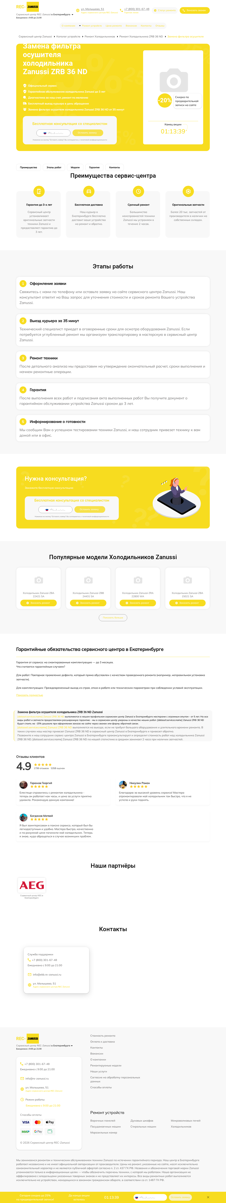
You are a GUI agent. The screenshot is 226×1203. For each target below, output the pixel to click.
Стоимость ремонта (102, 1035)
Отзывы (160, 25)
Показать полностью (29, 695)
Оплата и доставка (102, 1041)
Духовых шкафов (142, 1120)
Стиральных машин (143, 1126)
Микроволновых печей (186, 1120)
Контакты (146, 25)
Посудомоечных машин (105, 1126)
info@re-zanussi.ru (37, 1078)
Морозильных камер (103, 1132)
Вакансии (131, 25)
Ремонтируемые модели (105, 1065)
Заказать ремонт (40, 602)
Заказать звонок (196, 10)
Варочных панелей (102, 1120)
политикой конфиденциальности (93, 140)
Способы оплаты (101, 1087)
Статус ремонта (167, 10)
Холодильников (181, 1126)
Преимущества (28, 167)
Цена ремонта (114, 25)
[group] (31, 888)
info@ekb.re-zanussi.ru (47, 974)
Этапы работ (54, 167)
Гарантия (94, 167)
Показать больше (113, 617)
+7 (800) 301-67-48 (136, 9)
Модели (75, 167)
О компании (68, 25)
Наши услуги (98, 1071)
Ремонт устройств (92, 25)
